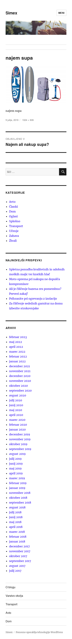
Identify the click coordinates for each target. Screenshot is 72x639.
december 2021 (19, 366)
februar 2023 (18, 337)
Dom (12, 211)
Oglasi (13, 216)
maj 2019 (15, 468)
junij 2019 (16, 463)
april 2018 (16, 527)
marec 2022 (17, 351)
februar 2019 (18, 483)
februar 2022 (18, 356)
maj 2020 (15, 410)
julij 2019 (15, 458)
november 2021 (19, 371)
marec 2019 (17, 478)
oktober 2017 (18, 556)
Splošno (14, 221)
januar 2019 (17, 488)
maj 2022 (15, 342)
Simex (11, 13)
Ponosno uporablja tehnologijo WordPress (39, 632)
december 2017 (19, 546)
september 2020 (20, 390)
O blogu (10, 587)
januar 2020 (17, 429)
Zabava (14, 236)
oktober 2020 (18, 385)
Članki (13, 206)
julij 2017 (15, 570)
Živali (13, 240)
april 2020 (16, 415)
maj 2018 (15, 522)
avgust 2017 (17, 566)
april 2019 (16, 473)
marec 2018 (17, 531)
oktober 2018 (18, 497)
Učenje (14, 231)
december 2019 (19, 434)
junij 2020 (16, 405)
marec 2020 (17, 419)
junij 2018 (16, 517)
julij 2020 (15, 400)
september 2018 (20, 502)
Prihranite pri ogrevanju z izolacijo (33, 298)
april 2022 (16, 346)
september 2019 (20, 449)
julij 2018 (15, 512)
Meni (61, 12)
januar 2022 (17, 361)
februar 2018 (17, 536)
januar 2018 (17, 541)
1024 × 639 (28, 120)
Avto (12, 201)
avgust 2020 (17, 395)
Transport (16, 226)
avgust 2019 (17, 454)
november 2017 (19, 551)
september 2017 (20, 561)
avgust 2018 (17, 507)
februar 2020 (18, 424)
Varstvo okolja (14, 596)
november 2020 (20, 381)
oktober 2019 (18, 444)
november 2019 (20, 439)
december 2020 (19, 376)
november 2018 (19, 493)
